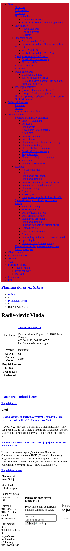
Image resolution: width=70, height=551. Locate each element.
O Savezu (20, 7)
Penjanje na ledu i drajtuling (37, 185)
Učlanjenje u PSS (24, 71)
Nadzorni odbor (23, 37)
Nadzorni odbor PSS (33, 41)
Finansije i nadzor (17, 264)
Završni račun (22, 267)
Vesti (10, 261)
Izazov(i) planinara (32, 120)
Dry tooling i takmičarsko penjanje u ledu (44, 237)
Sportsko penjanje (31, 136)
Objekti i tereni (16, 252)
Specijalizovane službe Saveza (31, 56)
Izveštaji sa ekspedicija (34, 231)
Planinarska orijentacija (34, 175)
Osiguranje (14, 277)
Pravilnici (20, 105)
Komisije (20, 68)
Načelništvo (21, 25)
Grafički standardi (24, 99)
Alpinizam (27, 132)
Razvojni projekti (24, 249)
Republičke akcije (31, 206)
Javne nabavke (23, 270)
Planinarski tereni (17, 300)
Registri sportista (24, 65)
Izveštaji (19, 273)
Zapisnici (27, 34)
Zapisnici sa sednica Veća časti (38, 53)
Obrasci (19, 108)
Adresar (12, 258)
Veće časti (20, 47)
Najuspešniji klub (31, 169)
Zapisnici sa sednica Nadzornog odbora (43, 44)
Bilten (25, 172)
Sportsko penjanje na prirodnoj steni (41, 181)
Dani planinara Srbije (33, 215)
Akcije (18, 203)
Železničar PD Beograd (29, 327)
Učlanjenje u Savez (32, 74)
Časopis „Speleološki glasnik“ (38, 93)
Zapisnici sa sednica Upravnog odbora (42, 22)
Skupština (20, 13)
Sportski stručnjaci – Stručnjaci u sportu (36, 200)
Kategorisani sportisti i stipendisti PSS (42, 197)
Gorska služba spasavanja (35, 59)
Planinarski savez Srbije (22, 287)
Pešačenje (27, 123)
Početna (12, 294)
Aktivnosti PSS (16, 114)
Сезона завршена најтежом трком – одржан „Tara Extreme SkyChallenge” (32, 418)
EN (10, 280)
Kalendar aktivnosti (18, 255)
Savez (11, 4)
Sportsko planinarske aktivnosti (31, 117)
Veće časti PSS (30, 50)
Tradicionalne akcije (32, 209)
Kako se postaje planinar (35, 77)
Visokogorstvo (29, 194)
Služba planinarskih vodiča (36, 148)
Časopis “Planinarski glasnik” (38, 90)
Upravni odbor (23, 16)
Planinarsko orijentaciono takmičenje (41, 142)
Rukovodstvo (22, 10)
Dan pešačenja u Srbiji (34, 212)
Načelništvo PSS (31, 28)
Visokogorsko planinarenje (36, 129)
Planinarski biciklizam (33, 163)
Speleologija (28, 139)
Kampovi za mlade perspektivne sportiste (37, 246)
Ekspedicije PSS (30, 227)
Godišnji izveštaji (31, 31)
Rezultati (19, 166)
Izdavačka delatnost (25, 86)
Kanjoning (27, 160)
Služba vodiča (29, 62)
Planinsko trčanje (31, 188)
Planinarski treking (32, 145)
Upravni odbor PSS (32, 19)
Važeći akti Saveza (18, 102)
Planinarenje (28, 126)
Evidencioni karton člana (28, 111)
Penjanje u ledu (30, 154)
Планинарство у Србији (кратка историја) (39, 96)
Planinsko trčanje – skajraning (38, 157)
